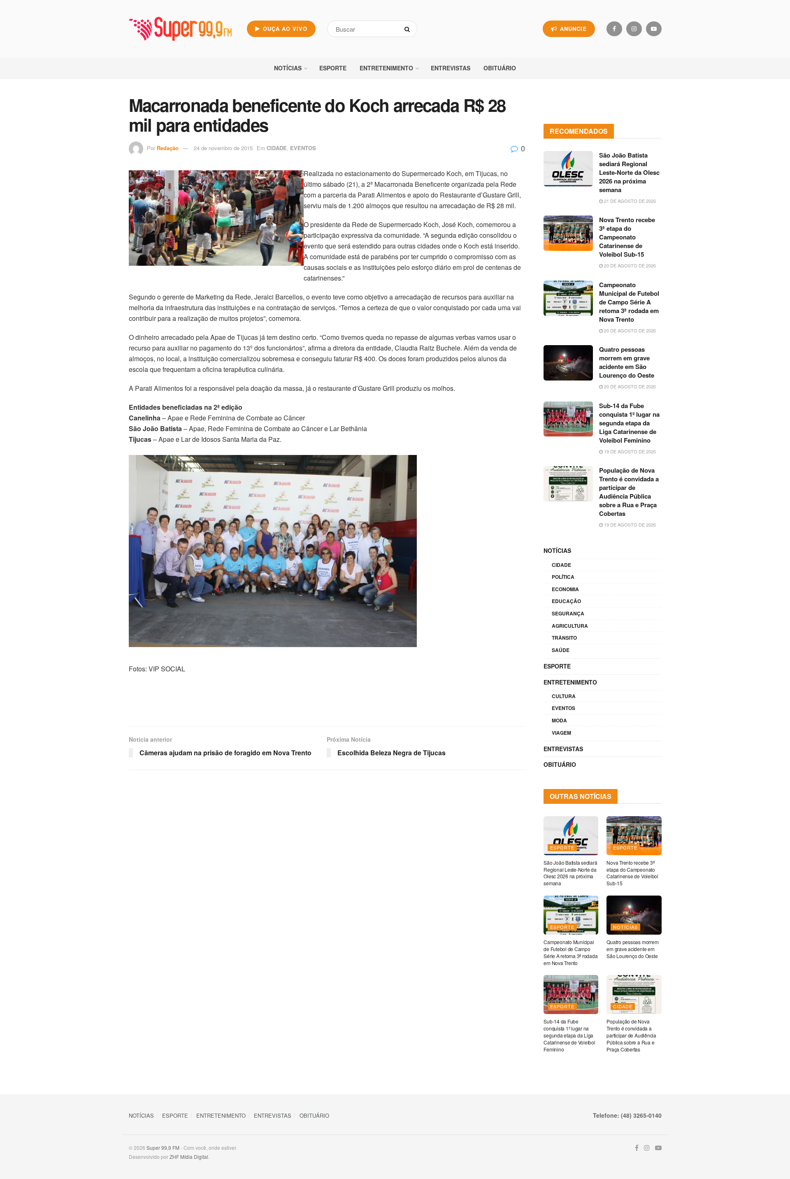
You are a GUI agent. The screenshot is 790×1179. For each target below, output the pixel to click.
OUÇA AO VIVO (284, 28)
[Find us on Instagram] (634, 28)
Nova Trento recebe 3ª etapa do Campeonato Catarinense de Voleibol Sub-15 (627, 237)
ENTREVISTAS (450, 68)
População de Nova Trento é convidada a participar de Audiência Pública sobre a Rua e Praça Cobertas (629, 492)
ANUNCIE (572, 28)
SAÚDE (560, 650)
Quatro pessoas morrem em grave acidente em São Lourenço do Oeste (626, 362)
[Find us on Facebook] (614, 28)
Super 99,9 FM (162, 1147)
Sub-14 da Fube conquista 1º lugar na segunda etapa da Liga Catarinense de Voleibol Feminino (629, 423)
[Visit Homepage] (180, 29)
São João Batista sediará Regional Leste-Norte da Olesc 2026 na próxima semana (629, 172)
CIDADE (277, 148)
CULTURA (564, 696)
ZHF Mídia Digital (189, 1156)
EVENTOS (303, 148)
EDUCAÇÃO (566, 601)
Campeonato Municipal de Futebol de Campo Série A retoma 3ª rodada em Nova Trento (629, 302)
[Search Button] (408, 29)
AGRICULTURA (570, 625)
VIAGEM (561, 732)
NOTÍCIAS (288, 68)
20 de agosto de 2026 (629, 265)
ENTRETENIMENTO (386, 68)
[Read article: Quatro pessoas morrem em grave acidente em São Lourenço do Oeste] (568, 363)
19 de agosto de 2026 (629, 451)
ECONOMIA (565, 589)
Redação (168, 148)
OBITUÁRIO (499, 68)
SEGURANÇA (568, 613)
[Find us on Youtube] (654, 28)
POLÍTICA (563, 576)
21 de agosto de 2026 (629, 200)
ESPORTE (332, 68)
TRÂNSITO (564, 637)
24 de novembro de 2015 (223, 148)
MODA (559, 720)
